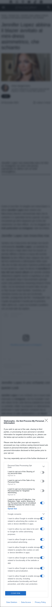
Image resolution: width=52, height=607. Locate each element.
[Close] (47, 421)
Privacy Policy (40, 602)
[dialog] (26, 511)
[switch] (42, 472)
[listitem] (26, 466)
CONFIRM (15, 593)
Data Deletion (11, 602)
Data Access (26, 602)
